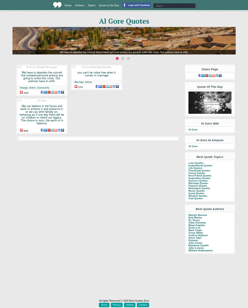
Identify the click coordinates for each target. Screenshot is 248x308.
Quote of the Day (109, 5)
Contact (143, 304)
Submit (129, 304)
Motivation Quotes (199, 188)
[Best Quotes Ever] (57, 5)
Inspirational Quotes (200, 165)
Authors (80, 5)
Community (43, 87)
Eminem (193, 240)
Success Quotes (198, 180)
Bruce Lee (194, 227)
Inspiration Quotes (199, 178)
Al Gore (193, 129)
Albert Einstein (197, 222)
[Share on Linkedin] (52, 92)
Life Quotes (195, 168)
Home (68, 5)
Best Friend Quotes (199, 175)
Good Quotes (196, 193)
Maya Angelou (196, 225)
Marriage (79, 82)
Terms (104, 304)
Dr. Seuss (194, 220)
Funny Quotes (196, 173)
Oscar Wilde (195, 232)
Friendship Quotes (199, 170)
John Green (195, 242)
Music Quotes (196, 190)
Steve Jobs (194, 237)
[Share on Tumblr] (62, 92)
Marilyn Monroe (197, 215)
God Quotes (195, 198)
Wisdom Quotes (197, 195)
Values (88, 82)
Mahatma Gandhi (198, 245)
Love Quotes (195, 163)
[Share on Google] (49, 92)
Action (32, 87)
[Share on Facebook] (42, 92)
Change (24, 87)
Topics (92, 5)
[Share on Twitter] (45, 92)
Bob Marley (195, 217)
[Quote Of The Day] (210, 103)
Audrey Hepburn (198, 235)
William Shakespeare (200, 250)
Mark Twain (195, 230)
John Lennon (196, 247)
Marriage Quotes (198, 183)
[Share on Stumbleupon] (55, 92)
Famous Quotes (197, 185)
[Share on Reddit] (59, 92)
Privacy (117, 304)
